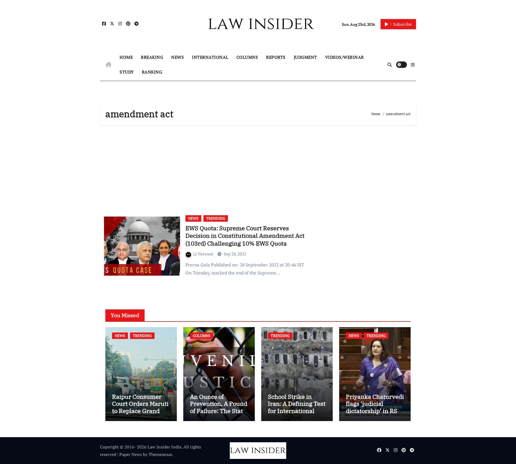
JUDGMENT (305, 57)
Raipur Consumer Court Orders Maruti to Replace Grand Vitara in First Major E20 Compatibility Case (140, 414)
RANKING (152, 72)
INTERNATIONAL (210, 57)
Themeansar (160, 454)
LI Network (203, 254)
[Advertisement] (259, 168)
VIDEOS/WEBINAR (344, 57)
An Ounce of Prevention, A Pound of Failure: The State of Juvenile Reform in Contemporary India (218, 414)
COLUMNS (247, 57)
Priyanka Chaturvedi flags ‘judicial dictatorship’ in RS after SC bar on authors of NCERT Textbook (375, 414)
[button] (413, 64)
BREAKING (152, 57)
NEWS (177, 57)
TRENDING (215, 218)
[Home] (108, 65)
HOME (126, 57)
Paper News (130, 454)
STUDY (127, 72)
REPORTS (276, 57)
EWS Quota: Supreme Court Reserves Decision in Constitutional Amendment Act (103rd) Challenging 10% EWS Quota (244, 235)
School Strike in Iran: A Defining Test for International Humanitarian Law (296, 407)
